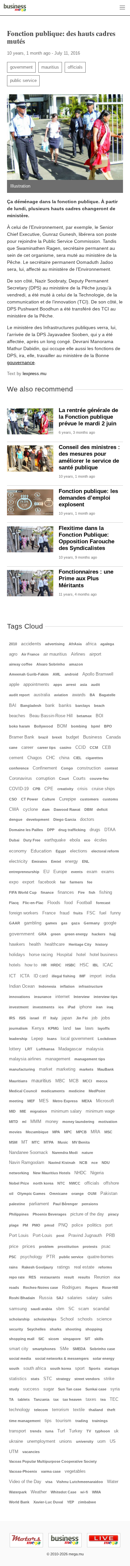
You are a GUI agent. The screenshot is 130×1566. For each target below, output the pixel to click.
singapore (72, 1339)
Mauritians (18, 1081)
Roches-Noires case (40, 1288)
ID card (41, 976)
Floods (53, 902)
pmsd (49, 1225)
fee (89, 882)
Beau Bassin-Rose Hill (51, 716)
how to (31, 965)
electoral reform (105, 851)
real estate (84, 1267)
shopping (93, 1329)
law (78, 1028)
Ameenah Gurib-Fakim (29, 674)
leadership (18, 1039)
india (111, 975)
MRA (95, 1132)
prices (28, 1246)
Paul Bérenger (65, 1204)
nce (94, 1163)
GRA (42, 934)
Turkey (75, 1431)
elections (78, 851)
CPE (48, 788)
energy (71, 861)
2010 (13, 644)
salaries (74, 1298)
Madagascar (70, 1049)
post (60, 1236)
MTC (36, 1142)
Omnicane (58, 1194)
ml (24, 1122)
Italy (54, 1018)
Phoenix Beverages (49, 1214)
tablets (24, 1399)
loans (52, 1039)
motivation (107, 1122)
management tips (89, 1059)
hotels (15, 965)
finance (47, 892)
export (28, 882)
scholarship (19, 1319)
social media (20, 1358)
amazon (76, 664)
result (69, 1277)
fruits (78, 913)
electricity (18, 861)
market (45, 1069)
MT (24, 1142)
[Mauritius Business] (15, 7)
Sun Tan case (69, 1389)
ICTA (25, 976)
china (64, 758)
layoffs (104, 1028)
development (37, 819)
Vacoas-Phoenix (23, 1471)
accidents (31, 643)
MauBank (105, 1069)
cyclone (30, 809)
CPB (36, 789)
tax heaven (72, 1399)
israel (34, 1018)
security (16, 1329)
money (51, 1121)
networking (19, 1173)
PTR (50, 1257)
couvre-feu (99, 779)
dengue (15, 819)
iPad (71, 1007)
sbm (60, 1308)
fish (92, 892)
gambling (32, 923)
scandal (101, 1308)
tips (48, 1420)
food (68, 902)
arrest (71, 685)
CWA (14, 809)
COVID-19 (19, 788)
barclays (82, 706)
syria (115, 1389)
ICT (12, 976)
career (27, 747)
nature (87, 1153)
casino (65, 748)
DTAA (110, 829)
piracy (113, 1214)
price (13, 1246)
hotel (81, 954)
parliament (39, 1204)
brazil (43, 737)
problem (46, 1247)
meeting (16, 1101)
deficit (102, 809)
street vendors (87, 1379)
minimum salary (66, 1111)
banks (65, 705)
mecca (101, 1081)
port (109, 1225)
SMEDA (79, 1349)
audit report (19, 695)
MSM (13, 1142)
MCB (74, 1081)
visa (48, 1482)
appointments (36, 684)
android (71, 674)
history (101, 944)
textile (79, 1409)
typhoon (102, 1431)
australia (42, 695)
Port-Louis (42, 1235)
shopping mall (21, 1339)
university (84, 1441)
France (49, 913)
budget (72, 737)
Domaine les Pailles (26, 830)
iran (99, 1007)
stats (35, 1379)
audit (95, 685)
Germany (92, 923)
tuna (49, 1431)
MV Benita (81, 1142)
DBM (88, 809)
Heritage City (80, 944)
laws (89, 1028)
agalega (107, 644)
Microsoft (105, 1101)
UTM (13, 1451)
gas (64, 923)
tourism (63, 1420)
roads (14, 1288)
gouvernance (21, 362)
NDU (106, 1163)
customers (89, 799)
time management (25, 1421)
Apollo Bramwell (97, 674)
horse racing (41, 954)
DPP (50, 830)
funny (115, 913)
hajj (112, 934)
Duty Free (31, 840)
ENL (85, 861)
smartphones (44, 1349)
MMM (35, 1121)
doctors (87, 819)
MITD (13, 1122)
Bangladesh (30, 706)
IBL (96, 965)
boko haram (19, 726)
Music (63, 1142)
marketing (65, 1069)
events (77, 872)
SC (71, 1308)
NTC (61, 1183)
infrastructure (91, 986)
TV (88, 1431)
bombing (79, 726)
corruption (45, 778)
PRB (110, 1235)
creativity (65, 789)
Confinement (45, 768)
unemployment (41, 1441)
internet (62, 996)
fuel (102, 913)
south (14, 1368)
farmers (76, 882)
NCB (83, 1163)
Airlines (78, 654)
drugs (95, 829)
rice (117, 1277)
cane (13, 748)
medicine (77, 1091)
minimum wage (100, 1111)
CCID (80, 747)
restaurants (50, 1277)
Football (84, 902)
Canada (113, 737)
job (94, 1018)
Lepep (37, 1038)
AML (57, 674)
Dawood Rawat (67, 809)
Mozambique (37, 1132)
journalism (18, 1028)
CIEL (77, 758)
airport (95, 654)
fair (63, 882)
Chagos (34, 758)
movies (15, 1132)
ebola (75, 840)
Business (92, 737)
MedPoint (97, 1091)
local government (77, 1038)
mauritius (50, 67)
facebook (47, 882)
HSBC (70, 965)
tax (56, 1399)
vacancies (31, 1452)
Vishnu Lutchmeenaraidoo (79, 1482)
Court (64, 779)
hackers (98, 934)
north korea (43, 1183)
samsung (18, 1308)
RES (32, 1277)
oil (11, 1194)
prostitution (68, 1247)
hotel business (104, 954)
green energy (76, 934)
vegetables (75, 1471)
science (104, 1319)
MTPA (49, 1142)
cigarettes (94, 758)
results (84, 1277)
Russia (45, 1298)
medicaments (53, 1091)
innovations (19, 997)
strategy (63, 1379)
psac (106, 1246)
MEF (31, 1101)
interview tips (105, 997)
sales (107, 1298)
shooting (73, 1329)
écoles (100, 840)
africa (91, 644)
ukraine (16, 1441)
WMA (96, 1492)
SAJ (59, 1298)
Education (41, 850)
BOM (62, 726)
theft (111, 1410)
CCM (94, 748)
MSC (108, 1132)
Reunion (102, 1277)
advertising (55, 644)
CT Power (29, 799)
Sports (94, 1368)
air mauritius (55, 654)
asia (83, 685)
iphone (85, 1007)
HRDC (56, 965)
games (51, 923)
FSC (91, 913)
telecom (41, 1410)
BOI (99, 716)
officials (75, 67)
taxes (91, 1399)
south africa (34, 1368)
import (96, 976)
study (14, 1389)
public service (23, 80)
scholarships (45, 1319)
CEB (106, 747)
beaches (17, 716)
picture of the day (87, 1214)
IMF (82, 976)
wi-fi (84, 1492)
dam (46, 809)
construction (89, 768)
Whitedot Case (63, 1492)
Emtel (56, 861)
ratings (63, 1267)
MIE (23, 1111)
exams (107, 871)
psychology (31, 1257)
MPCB (81, 1132)
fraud (64, 913)
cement (16, 758)
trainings (100, 1421)
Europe (60, 871)
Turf (61, 1431)
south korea (60, 1368)
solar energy (103, 1358)
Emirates (39, 861)
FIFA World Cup (23, 892)
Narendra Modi (65, 1153)
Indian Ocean (22, 986)
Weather (39, 1492)
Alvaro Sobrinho (50, 664)
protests (90, 1247)
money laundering (78, 1122)
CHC (50, 758)
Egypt (61, 851)
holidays (17, 954)
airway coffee (20, 664)
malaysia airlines (25, 1059)
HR (44, 965)
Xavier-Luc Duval (48, 1502)
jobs (105, 1017)
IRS (12, 1018)
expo (13, 882)
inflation (67, 986)
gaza (75, 923)
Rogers (91, 1288)
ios (61, 1007)
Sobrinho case (102, 1349)
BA (92, 695)
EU (46, 871)
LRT (28, 1049)
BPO (108, 726)
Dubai (14, 840)
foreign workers (23, 913)
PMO (36, 1225)
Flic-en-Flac (33, 903)
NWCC (74, 1183)
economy (18, 851)
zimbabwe (87, 1502)
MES (44, 1101)
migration (38, 1111)
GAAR (14, 923)
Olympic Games (31, 1194)
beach (99, 706)
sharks (55, 1329)
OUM (92, 1194)
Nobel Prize (19, 1183)
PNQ (63, 1225)
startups (111, 1368)
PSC (12, 1257)
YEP (70, 1502)
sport (80, 1368)
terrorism (60, 1409)
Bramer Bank (21, 737)
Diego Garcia (64, 819)
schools (85, 1319)
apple (14, 684)
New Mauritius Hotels (51, 1173)
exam (92, 871)
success (31, 1389)
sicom (53, 1339)
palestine (17, 1204)
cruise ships (103, 788)
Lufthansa (45, 1049)
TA (11, 1399)
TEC (114, 1399)
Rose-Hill (110, 1288)
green (56, 934)
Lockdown (107, 1039)
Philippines (19, 1214)
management (57, 1059)
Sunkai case (95, 1389)
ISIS (22, 1018)
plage (14, 1225)
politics (94, 1225)
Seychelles (36, 1329)
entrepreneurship (24, 872)
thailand (96, 1410)
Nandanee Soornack (28, 1152)
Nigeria (97, 1173)
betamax (84, 716)
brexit (57, 737)
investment (19, 1007)
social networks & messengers (62, 1358)
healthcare (55, 944)
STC (47, 1378)
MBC (60, 1081)
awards (79, 695)
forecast (103, 903)
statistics (18, 1378)
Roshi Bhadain (22, 1298)
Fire (81, 892)
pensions (90, 1204)
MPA (56, 1132)
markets (86, 1069)
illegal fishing (63, 976)
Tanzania (41, 1399)
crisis (82, 788)
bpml (95, 726)
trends (35, 1431)
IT (44, 1018)
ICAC (108, 965)
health (35, 944)
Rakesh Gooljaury (37, 1267)
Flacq (14, 903)
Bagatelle (107, 695)
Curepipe (67, 799)
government (21, 67)
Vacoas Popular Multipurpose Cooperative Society (53, 1461)
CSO (13, 799)
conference (19, 768)
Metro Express (65, 1101)
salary (92, 1298)
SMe (64, 1348)
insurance (42, 997)
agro (13, 654)
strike (109, 1378)
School (67, 1319)
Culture (48, 799)
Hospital (64, 954)
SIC (41, 1339)
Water (112, 1481)
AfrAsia (75, 644)
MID (12, 1111)
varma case (51, 1471)
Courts (79, 778)
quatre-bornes (100, 1257)
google (110, 923)
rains (13, 1267)
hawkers (17, 944)
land (67, 1028)
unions (65, 1441)
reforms (105, 1267)
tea (103, 1399)
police (77, 1225)
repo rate (17, 1277)
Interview (82, 997)
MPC (68, 1132)
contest (111, 768)
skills (98, 1339)
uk (116, 1431)
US (113, 1441)
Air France (30, 654)
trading (81, 1421)
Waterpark (18, 1492)
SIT (87, 1339)
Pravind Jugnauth (85, 1235)
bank (50, 705)
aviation (61, 695)
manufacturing (22, 1069)
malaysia (94, 1049)
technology (19, 1409)
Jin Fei (82, 1018)
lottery (15, 1049)
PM (25, 1225)
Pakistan (108, 1193)
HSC (84, 965)
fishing (105, 892)
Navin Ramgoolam (26, 1162)
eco (87, 840)
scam (83, 1308)
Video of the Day (25, 1481)
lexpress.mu (34, 373)
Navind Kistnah (61, 1163)
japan (67, 1018)
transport (17, 1431)
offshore (111, 1183)
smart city (18, 1348)
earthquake (55, 840)
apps (57, 685)
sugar (48, 1389)
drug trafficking (72, 830)
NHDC (80, 1173)
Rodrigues (71, 1287)
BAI (12, 705)
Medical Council (23, 1091)
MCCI (87, 1081)
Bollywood (43, 726)
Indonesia (47, 986)
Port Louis (19, 1235)
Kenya (38, 1028)
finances (66, 892)
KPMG (53, 1028)
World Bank (19, 1502)
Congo (67, 768)
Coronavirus (20, 778)
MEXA (87, 1101)
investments (43, 1007)
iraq (110, 1007)
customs (110, 799)
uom (101, 1441)
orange (77, 1194)
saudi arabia (41, 1309)
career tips (46, 748)
